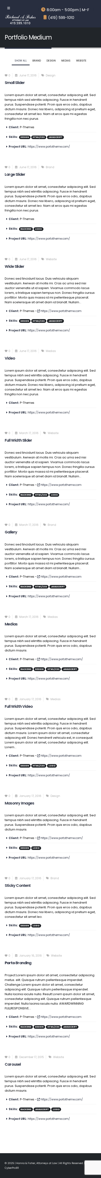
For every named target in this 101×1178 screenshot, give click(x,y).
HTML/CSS (39, 137)
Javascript (55, 137)
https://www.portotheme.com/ (49, 147)
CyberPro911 (12, 1168)
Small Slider (15, 82)
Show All (21, 60)
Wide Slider (14, 266)
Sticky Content (18, 885)
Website (81, 60)
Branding (18, 963)
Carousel (13, 1064)
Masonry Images (19, 803)
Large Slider (15, 174)
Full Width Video (19, 706)
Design (51, 60)
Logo (38, 229)
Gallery (11, 532)
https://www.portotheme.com (61, 311)
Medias (65, 60)
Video (10, 358)
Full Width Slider (18, 440)
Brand (36, 60)
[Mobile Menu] (8, 8)
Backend (25, 229)
